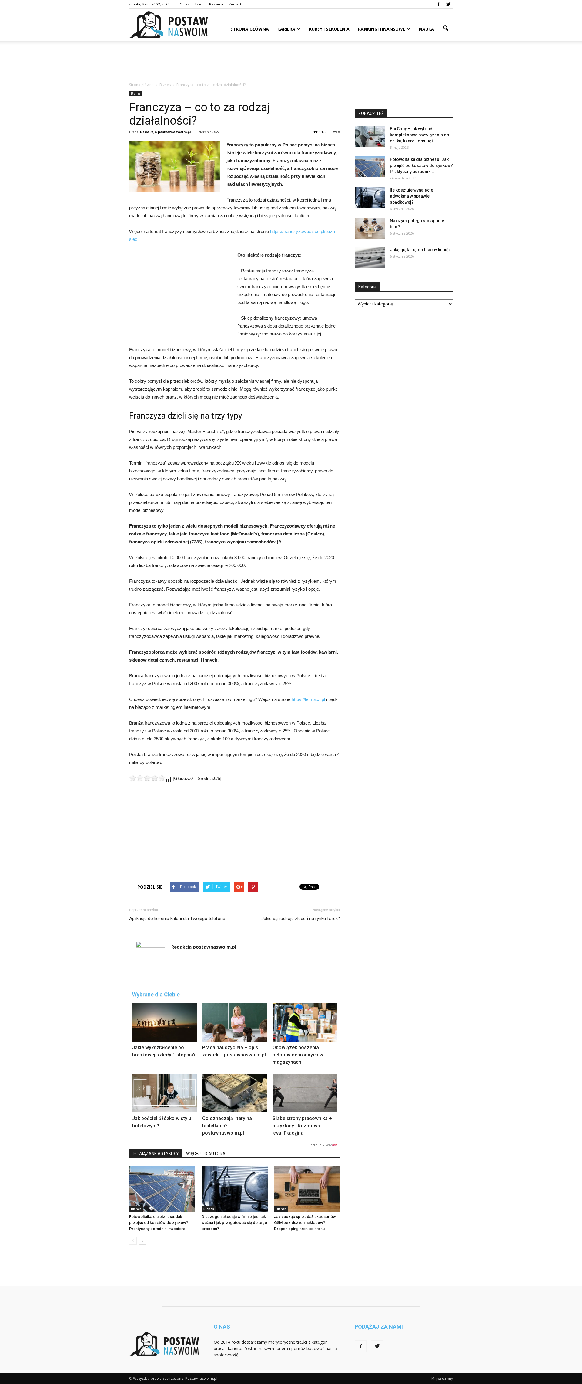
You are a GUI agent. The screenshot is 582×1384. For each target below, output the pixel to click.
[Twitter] (448, 4)
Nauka (426, 29)
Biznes (135, 93)
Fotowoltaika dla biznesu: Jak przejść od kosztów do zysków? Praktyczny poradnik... (421, 165)
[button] (445, 28)
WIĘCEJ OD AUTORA (206, 1153)
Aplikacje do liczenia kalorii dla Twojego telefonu (177, 918)
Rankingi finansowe (381, 29)
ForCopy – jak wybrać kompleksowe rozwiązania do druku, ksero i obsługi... (419, 134)
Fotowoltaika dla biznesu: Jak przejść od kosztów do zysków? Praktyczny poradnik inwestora (158, 1222)
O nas (184, 4)
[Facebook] (438, 4)
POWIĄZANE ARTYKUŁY (156, 1153)
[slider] (147, 778)
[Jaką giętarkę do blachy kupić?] (370, 257)
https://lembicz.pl (308, 699)
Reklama (216, 4)
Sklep (199, 4)
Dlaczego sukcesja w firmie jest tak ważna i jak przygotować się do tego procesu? (234, 1222)
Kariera (286, 29)
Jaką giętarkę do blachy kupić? (420, 249)
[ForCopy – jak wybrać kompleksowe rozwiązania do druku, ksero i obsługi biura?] (370, 136)
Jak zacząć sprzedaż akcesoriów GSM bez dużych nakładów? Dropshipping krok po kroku (305, 1222)
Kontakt (235, 4)
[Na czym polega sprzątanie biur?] (370, 228)
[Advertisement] (291, 61)
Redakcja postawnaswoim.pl (165, 131)
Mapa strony (442, 1378)
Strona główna (249, 29)
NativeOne (234, 1145)
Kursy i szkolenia (329, 29)
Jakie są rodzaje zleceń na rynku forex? (300, 918)
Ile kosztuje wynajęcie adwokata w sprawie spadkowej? (411, 196)
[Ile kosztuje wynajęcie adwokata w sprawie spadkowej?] (370, 197)
